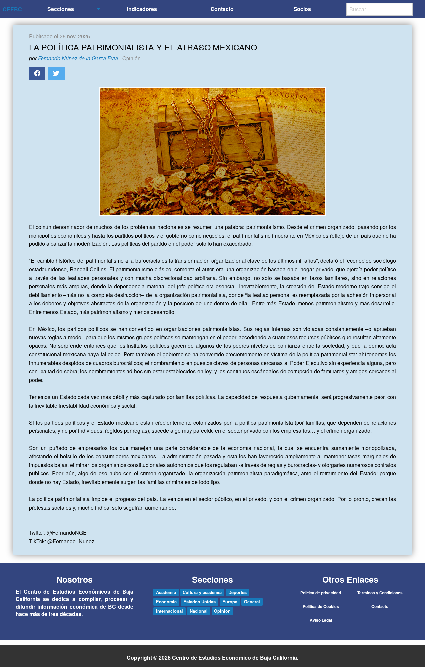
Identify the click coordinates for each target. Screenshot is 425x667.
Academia (166, 592)
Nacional (199, 611)
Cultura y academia (202, 592)
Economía (166, 602)
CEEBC (12, 9)
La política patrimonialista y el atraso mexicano (143, 47)
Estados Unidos (199, 602)
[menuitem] (62, 9)
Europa (229, 602)
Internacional (169, 611)
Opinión (131, 58)
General (252, 602)
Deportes (237, 592)
